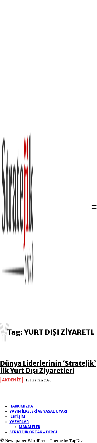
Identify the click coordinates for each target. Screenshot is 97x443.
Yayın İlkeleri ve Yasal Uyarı (38, 411)
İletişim (17, 416)
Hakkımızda (21, 406)
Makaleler (29, 426)
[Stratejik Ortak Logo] (17, 207)
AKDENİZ (11, 380)
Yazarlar (19, 421)
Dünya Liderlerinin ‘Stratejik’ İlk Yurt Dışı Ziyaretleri (48, 367)
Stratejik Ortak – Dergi (33, 432)
